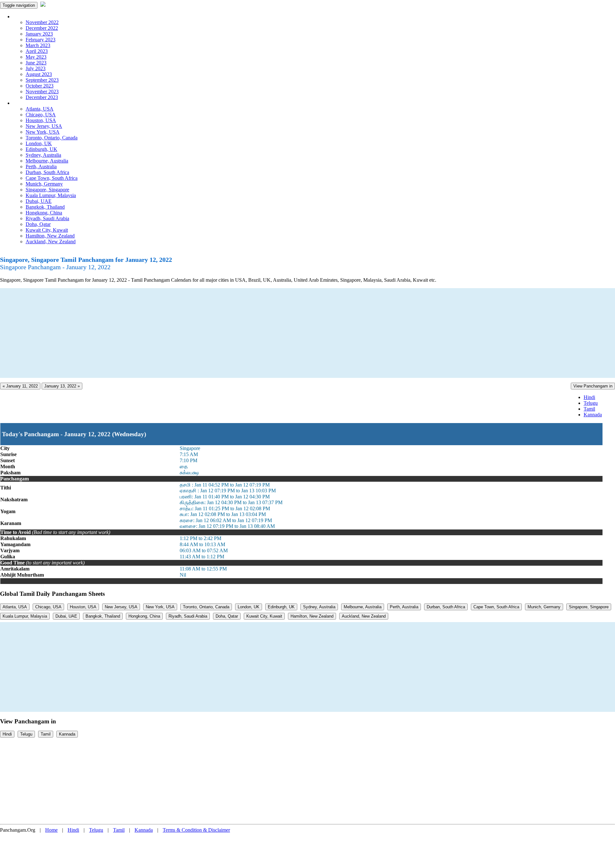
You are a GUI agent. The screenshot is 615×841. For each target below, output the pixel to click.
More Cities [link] (25, 103)
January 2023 (39, 34)
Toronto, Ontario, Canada (52, 137)
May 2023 (36, 57)
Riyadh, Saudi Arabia (47, 218)
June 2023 (36, 62)
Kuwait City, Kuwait (47, 230)
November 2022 (42, 22)
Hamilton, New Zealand (50, 235)
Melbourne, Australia (47, 160)
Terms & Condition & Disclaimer (196, 830)
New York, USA (43, 132)
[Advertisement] (192, 333)
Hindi (589, 397)
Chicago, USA (41, 114)
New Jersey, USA (44, 126)
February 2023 (40, 39)
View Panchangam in (592, 386)
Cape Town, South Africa (52, 178)
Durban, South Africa (47, 172)
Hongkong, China (44, 212)
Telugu (591, 403)
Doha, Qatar (38, 224)
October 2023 (39, 85)
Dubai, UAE (39, 201)
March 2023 (38, 45)
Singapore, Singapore (47, 189)
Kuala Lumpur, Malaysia (51, 195)
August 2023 (39, 74)
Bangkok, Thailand (45, 207)
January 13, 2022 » (62, 386)
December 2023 (42, 97)
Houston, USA (41, 120)
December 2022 (42, 28)
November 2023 (42, 91)
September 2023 (42, 80)
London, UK (39, 143)
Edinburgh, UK (41, 149)
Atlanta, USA (39, 109)
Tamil (589, 409)
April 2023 (37, 51)
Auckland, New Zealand (51, 241)
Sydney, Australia (43, 155)
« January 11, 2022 (20, 386)
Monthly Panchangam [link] (35, 16)
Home (51, 830)
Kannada (593, 414)
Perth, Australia (41, 166)
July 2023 (35, 68)
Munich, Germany (44, 184)
